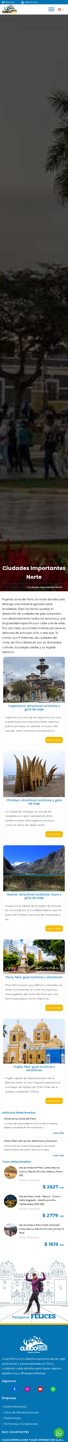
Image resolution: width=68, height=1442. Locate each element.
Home (6, 583)
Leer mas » (54, 740)
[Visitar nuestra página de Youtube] (40, 1389)
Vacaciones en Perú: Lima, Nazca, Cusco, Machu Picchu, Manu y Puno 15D (41, 1171)
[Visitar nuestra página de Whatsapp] (53, 1389)
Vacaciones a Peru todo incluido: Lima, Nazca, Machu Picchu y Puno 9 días (41, 1229)
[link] (34, 1178)
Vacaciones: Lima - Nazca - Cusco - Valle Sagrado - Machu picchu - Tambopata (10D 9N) (40, 1200)
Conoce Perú (18, 583)
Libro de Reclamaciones (21, 1412)
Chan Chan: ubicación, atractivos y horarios (30, 1140)
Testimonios (12, 1418)
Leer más (58, 1133)
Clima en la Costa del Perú (20, 1118)
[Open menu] (51, 9)
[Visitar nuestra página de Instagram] (27, 1389)
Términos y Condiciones (21, 1424)
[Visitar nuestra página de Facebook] (14, 1389)
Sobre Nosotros (15, 1406)
